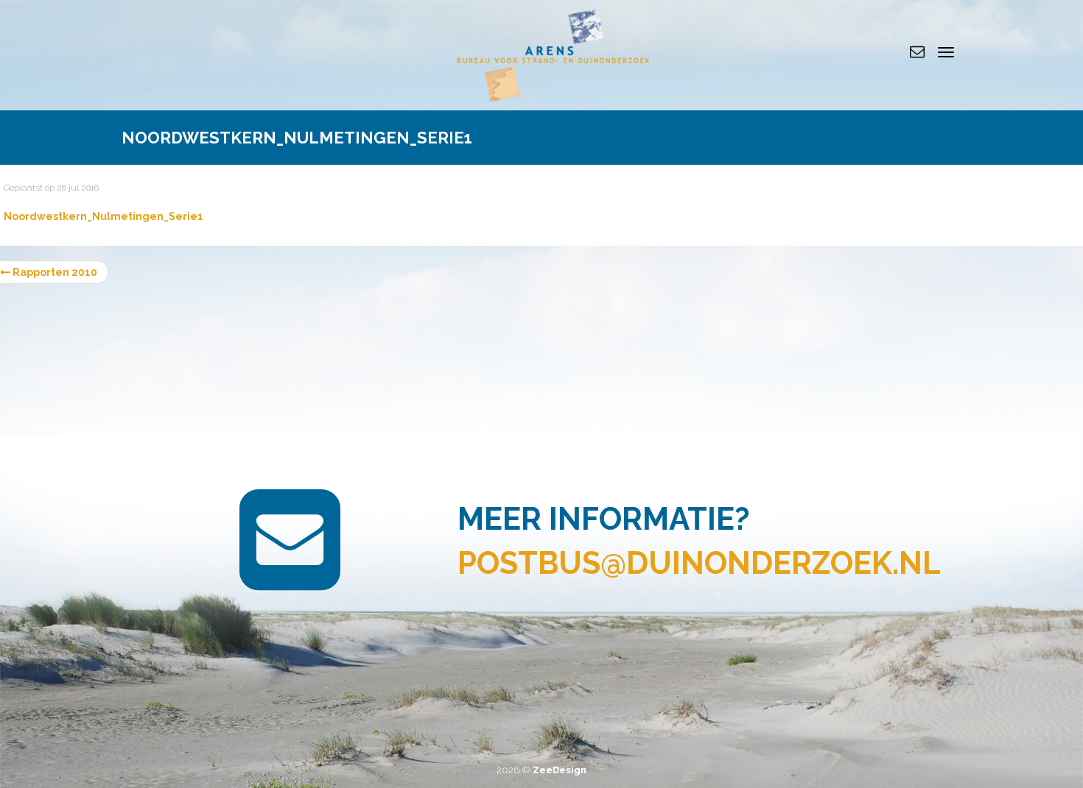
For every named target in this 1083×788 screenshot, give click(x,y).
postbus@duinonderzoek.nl (699, 563)
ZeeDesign (559, 769)
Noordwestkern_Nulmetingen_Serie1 (103, 216)
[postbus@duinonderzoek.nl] (917, 51)
